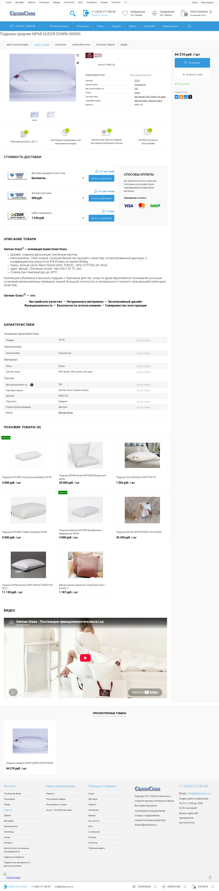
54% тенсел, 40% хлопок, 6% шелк (150, 96)
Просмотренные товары (109, 713)
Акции (9, 2)
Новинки (50, 793)
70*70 (137, 80)
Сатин (137, 92)
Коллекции (44, 2)
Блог (80, 2)
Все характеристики (141, 75)
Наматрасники (11, 826)
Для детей (8, 821)
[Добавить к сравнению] (78, 63)
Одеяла (7, 815)
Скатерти (8, 843)
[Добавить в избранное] (78, 55)
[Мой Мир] (186, 97)
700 (136, 88)
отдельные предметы (14, 857)
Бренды (56, 2)
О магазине (92, 2)
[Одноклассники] (181, 97)
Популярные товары (56, 799)
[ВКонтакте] (177, 97)
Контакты (116, 2)
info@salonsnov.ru (199, 793)
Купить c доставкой (101, 178)
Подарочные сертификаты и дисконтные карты (17, 864)
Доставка (19, 2)
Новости (31, 2)
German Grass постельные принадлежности (16, 850)
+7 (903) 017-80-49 (41, 886)
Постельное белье (12, 793)
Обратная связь (17, 886)
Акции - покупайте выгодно (59, 810)
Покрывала (9, 799)
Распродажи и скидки (56, 804)
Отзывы (104, 2)
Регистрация (207, 2)
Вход (195, 2)
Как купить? (69, 2)
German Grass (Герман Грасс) (148, 100)
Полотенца (9, 832)
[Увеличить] (43, 77)
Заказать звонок (100, 15)
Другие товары (144, 340)
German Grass (65, 412)
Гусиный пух (140, 84)
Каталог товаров (25, 26)
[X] (190, 97)
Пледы (7, 804)
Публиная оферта (96, 848)
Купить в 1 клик (194, 74)
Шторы (7, 837)
